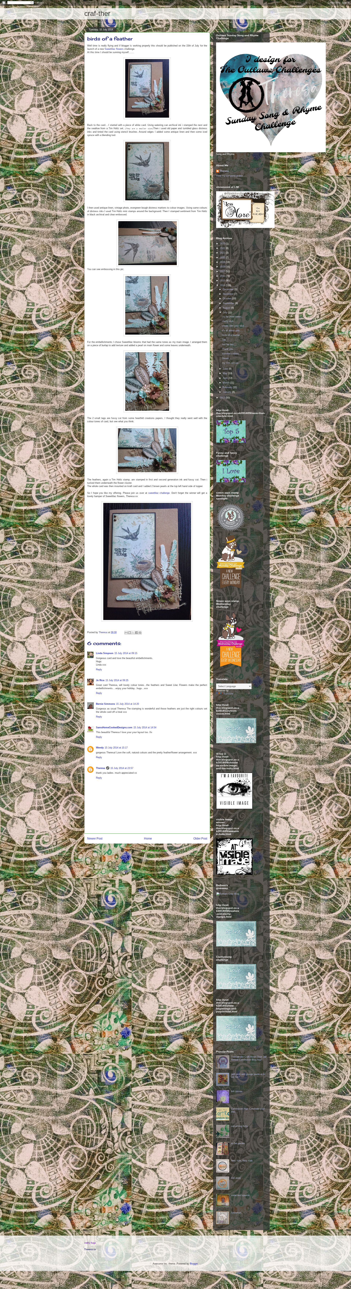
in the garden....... (240, 1143)
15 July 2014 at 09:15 (125, 653)
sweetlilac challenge (159, 493)
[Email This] (126, 632)
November (228, 294)
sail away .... (238, 1177)
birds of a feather (231, 335)
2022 (223, 248)
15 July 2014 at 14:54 (144, 727)
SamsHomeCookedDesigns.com (114, 727)
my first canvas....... (233, 362)
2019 (223, 262)
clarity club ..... (230, 321)
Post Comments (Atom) (154, 850)
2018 (223, 266)
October (227, 298)
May (225, 373)
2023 (223, 243)
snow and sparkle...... (242, 1195)
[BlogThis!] (129, 632)
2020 (223, 257)
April (225, 378)
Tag (224, 339)
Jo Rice (100, 680)
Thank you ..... (229, 349)
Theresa (100, 768)
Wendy (100, 747)
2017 (223, 271)
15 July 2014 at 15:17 (116, 747)
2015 (223, 280)
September (229, 303)
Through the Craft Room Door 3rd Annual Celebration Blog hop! (248, 1058)
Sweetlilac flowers (114, 49)
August (227, 307)
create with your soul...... (235, 325)
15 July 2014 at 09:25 (116, 680)
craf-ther (97, 13)
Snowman (236, 1212)
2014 (223, 285)
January (227, 392)
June (226, 368)
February (228, 387)
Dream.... (227, 358)
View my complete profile (229, 175)
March (226, 382)
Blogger (194, 1263)
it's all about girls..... (232, 330)
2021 (223, 252)
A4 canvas (236, 1091)
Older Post (200, 838)
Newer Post (94, 838)
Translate (228, 693)
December (228, 289)
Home (148, 838)
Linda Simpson (104, 653)
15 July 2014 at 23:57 (121, 768)
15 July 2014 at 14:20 (127, 703)
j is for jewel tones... (232, 316)
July (225, 312)
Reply (99, 669)
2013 (223, 397)
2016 (223, 276)
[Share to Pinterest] (140, 632)
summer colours (230, 353)
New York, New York (242, 1160)
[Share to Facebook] (136, 632)
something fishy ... (241, 1126)
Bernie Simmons (105, 703)
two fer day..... (229, 344)
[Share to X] (133, 632)
